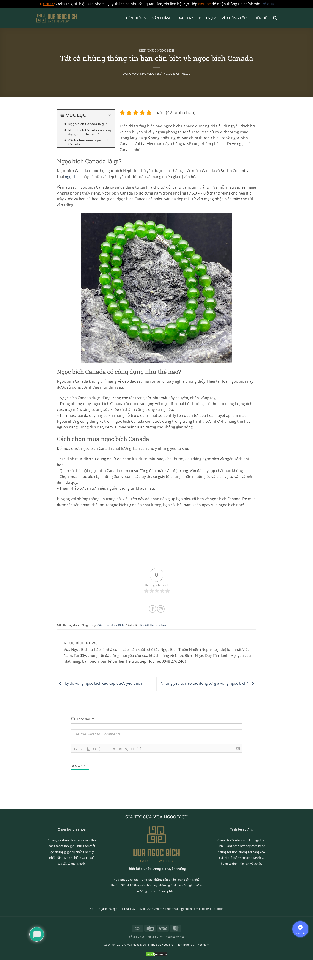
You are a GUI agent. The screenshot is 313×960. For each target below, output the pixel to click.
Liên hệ (260, 18)
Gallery (186, 18)
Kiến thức (134, 18)
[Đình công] (94, 749)
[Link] (127, 749)
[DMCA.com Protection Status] (156, 954)
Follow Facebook (211, 909)
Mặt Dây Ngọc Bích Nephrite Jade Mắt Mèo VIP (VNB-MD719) (71, 945)
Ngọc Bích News (176, 73)
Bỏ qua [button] (268, 3)
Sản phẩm (161, 18)
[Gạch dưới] (88, 749)
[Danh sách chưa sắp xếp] (107, 749)
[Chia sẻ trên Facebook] (152, 609)
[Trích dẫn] (114, 749)
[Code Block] (120, 749)
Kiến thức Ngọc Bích (156, 50)
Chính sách (175, 937)
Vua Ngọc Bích (136, 944)
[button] (275, 18)
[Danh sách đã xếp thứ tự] (101, 749)
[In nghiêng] (82, 749)
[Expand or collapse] (109, 115)
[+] (139, 748)
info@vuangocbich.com (182, 909)
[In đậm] (75, 749)
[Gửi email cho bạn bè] (161, 609)
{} (132, 748)
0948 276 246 (155, 909)
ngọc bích (73, 176)
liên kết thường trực (153, 625)
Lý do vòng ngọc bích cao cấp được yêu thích (103, 683)
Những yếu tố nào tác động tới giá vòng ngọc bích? (205, 683)
